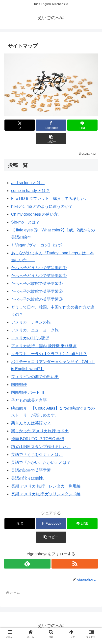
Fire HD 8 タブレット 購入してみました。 (50, 198)
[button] (51, 138)
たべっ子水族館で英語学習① (37, 283)
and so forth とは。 (28, 183)
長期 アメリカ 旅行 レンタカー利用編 (45, 486)
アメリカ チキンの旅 (31, 322)
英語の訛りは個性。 (29, 478)
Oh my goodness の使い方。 (36, 214)
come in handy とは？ (30, 191)
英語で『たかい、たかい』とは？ (41, 462)
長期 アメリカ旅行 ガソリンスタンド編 (45, 494)
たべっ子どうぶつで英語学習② (39, 276)
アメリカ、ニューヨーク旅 (35, 330)
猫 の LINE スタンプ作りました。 (41, 447)
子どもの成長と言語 (29, 400)
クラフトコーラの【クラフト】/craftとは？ (49, 354)
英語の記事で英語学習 (31, 470)
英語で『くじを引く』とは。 (37, 454)
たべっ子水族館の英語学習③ (37, 299)
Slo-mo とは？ (25, 222)
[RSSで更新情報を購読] (74, 564)
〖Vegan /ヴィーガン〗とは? (36, 245)
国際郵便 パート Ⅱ (28, 392)
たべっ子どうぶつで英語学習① (39, 268)
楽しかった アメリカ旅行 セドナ (40, 431)
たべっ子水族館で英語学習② (37, 291)
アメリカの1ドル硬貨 (30, 338)
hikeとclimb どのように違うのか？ (42, 206)
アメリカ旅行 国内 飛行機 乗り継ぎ (43, 346)
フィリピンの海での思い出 (35, 377)
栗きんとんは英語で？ (31, 423)
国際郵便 (19, 384)
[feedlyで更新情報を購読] (27, 564)
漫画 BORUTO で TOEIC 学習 (37, 439)
